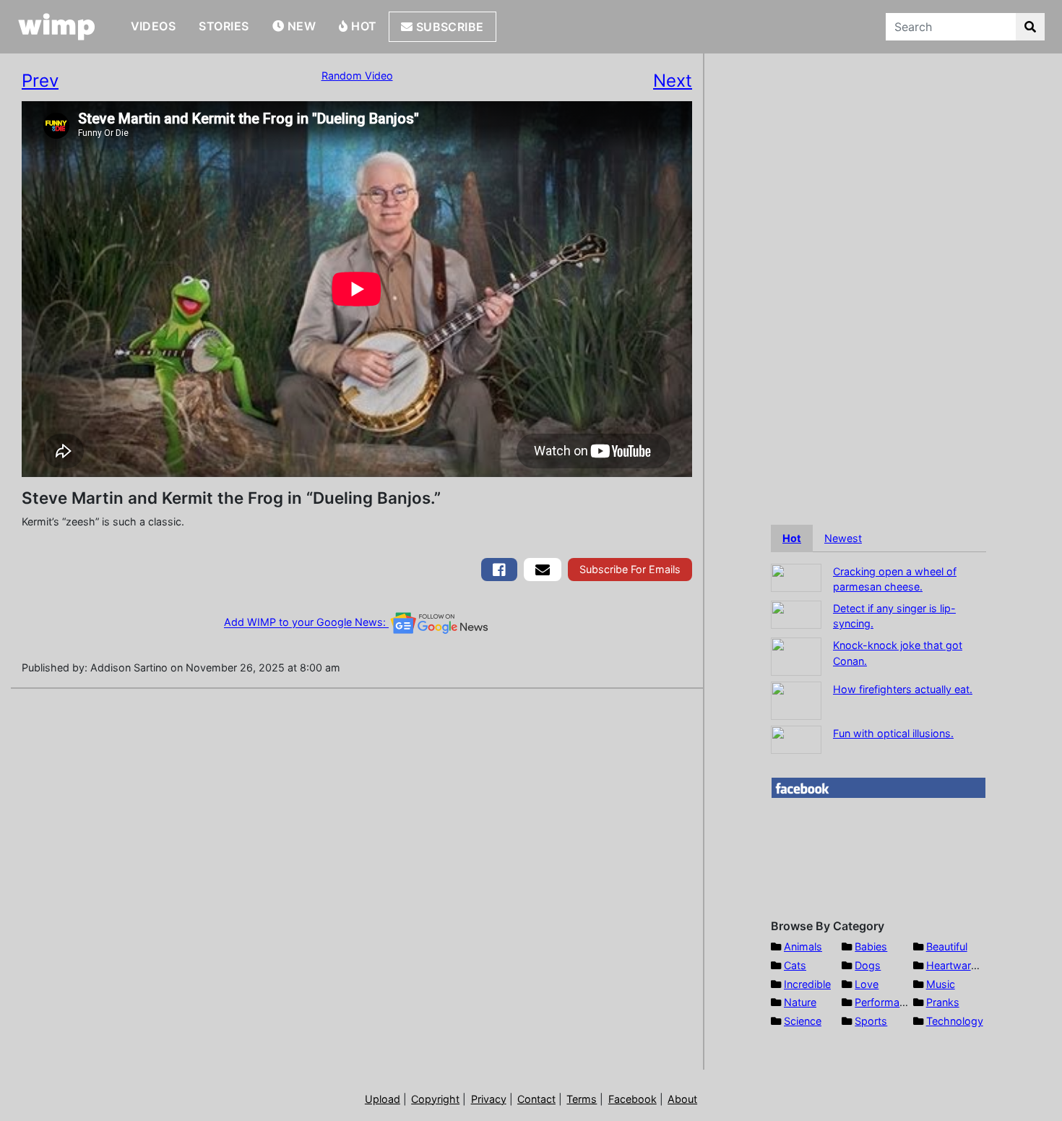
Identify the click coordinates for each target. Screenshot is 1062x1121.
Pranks (942, 1002)
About (682, 1099)
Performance (886, 1002)
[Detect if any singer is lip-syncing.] (796, 613)
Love (866, 984)
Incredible (807, 984)
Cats (795, 965)
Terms (581, 1099)
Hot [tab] (791, 538)
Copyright (435, 1099)
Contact (536, 1099)
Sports (871, 1021)
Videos (153, 26)
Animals (803, 946)
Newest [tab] (843, 538)
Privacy (488, 1099)
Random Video (357, 75)
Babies (871, 946)
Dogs (868, 965)
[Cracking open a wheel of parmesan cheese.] (796, 576)
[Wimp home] (56, 26)
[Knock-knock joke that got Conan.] (796, 655)
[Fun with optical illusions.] (796, 738)
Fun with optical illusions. (893, 733)
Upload (382, 1099)
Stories (224, 26)
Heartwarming (960, 965)
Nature (800, 1002)
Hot (362, 26)
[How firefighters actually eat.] (796, 699)
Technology (954, 1021)
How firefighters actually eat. (902, 689)
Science (802, 1021)
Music (940, 984)
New (300, 26)
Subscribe (448, 27)
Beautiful (946, 946)
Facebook (632, 1099)
